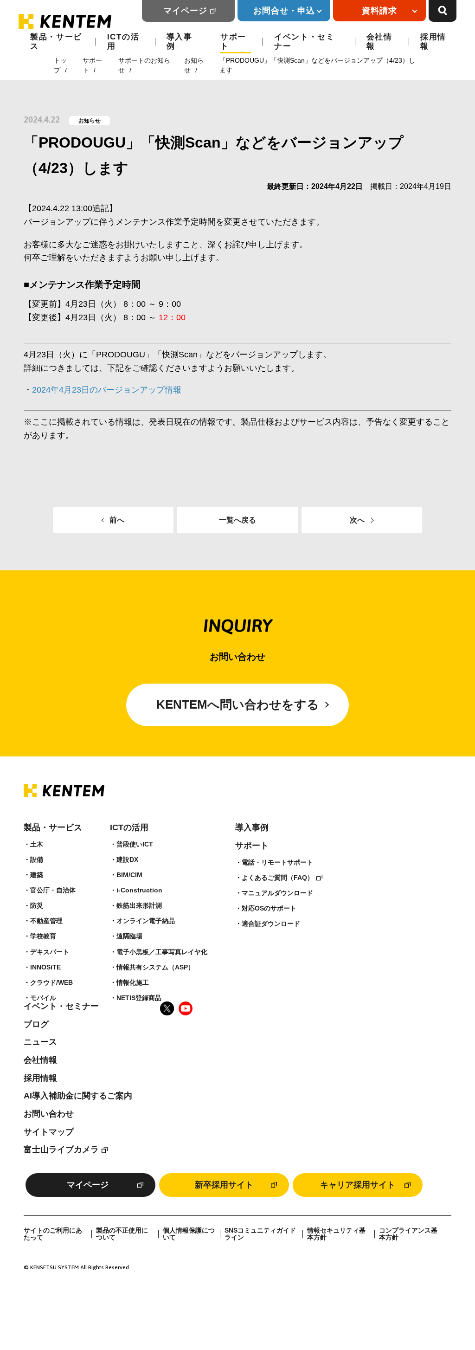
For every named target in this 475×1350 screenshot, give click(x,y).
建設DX (127, 859)
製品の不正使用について (122, 1234)
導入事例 (180, 41)
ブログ (36, 1024)
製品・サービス (56, 41)
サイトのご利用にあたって (53, 1234)
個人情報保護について (189, 1234)
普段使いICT (134, 844)
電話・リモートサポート (277, 862)
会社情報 (379, 41)
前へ (116, 520)
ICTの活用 (123, 41)
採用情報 (433, 41)
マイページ (185, 10)
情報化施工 (132, 982)
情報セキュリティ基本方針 (336, 1234)
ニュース (40, 1041)
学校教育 (43, 936)
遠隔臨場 (129, 936)
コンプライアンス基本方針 (408, 1234)
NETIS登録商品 (138, 997)
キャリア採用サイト (357, 1184)
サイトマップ (49, 1132)
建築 (36, 874)
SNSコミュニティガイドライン (260, 1234)
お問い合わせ (49, 1113)
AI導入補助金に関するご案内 (78, 1095)
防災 (36, 905)
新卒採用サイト (224, 1184)
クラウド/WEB (51, 982)
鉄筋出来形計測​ (139, 905)
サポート (233, 41)
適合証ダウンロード (271, 923)
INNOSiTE (45, 967)
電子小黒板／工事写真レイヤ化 (161, 952)
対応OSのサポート (269, 908)
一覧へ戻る (237, 520)
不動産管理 (46, 920)
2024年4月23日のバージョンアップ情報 (106, 389)
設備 (36, 859)
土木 (36, 844)
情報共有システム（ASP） (155, 967)
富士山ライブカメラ (61, 1149)
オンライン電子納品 (145, 920)
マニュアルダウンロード (277, 893)
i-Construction (139, 890)
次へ (357, 520)
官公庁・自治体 (53, 890)
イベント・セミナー (304, 41)
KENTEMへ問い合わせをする (237, 704)
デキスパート (49, 952)
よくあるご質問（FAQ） (278, 877)
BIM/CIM (129, 874)
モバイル (43, 997)
